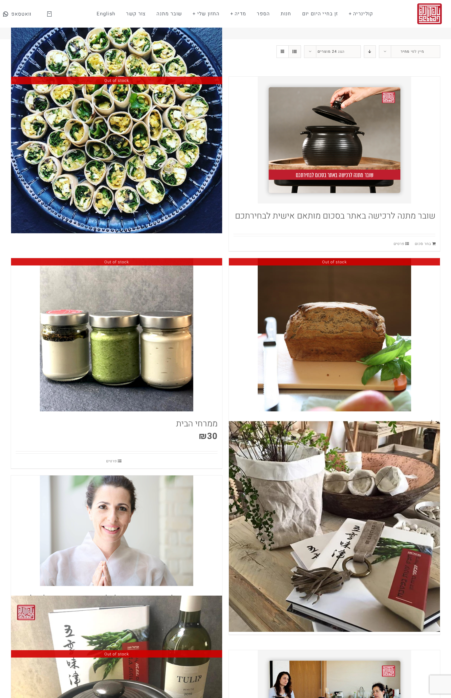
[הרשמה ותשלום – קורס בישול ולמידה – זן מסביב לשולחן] (116, 530)
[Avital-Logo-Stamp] (429, 6)
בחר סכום (423, 243)
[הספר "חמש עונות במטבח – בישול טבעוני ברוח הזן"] (334, 526)
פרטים (399, 243)
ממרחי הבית (197, 424)
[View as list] (295, 52)
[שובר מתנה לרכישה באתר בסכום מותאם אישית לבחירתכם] (334, 140)
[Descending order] (370, 51)
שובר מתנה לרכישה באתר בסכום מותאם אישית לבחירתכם (335, 216)
